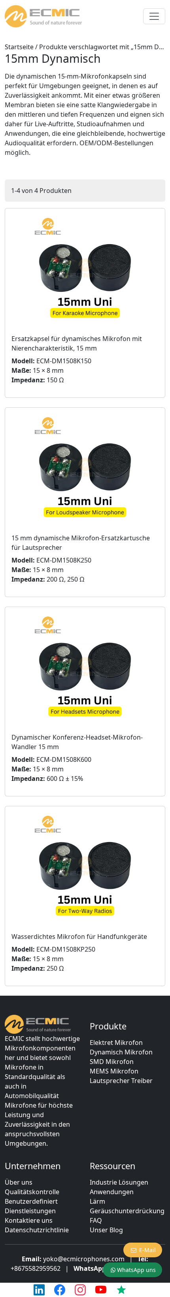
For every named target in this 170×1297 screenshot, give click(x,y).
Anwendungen (112, 1191)
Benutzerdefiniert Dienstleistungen (31, 1206)
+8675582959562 (35, 1268)
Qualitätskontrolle (32, 1191)
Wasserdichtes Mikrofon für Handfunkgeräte (79, 936)
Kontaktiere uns (29, 1220)
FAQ (96, 1220)
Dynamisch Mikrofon (121, 1052)
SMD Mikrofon (112, 1061)
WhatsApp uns (136, 1270)
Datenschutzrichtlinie (37, 1230)
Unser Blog (106, 1230)
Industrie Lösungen (119, 1182)
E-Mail (147, 1250)
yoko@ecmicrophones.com (84, 1259)
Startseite (19, 46)
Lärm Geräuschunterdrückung (127, 1206)
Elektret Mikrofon (116, 1042)
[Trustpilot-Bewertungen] (121, 1289)
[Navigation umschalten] (154, 16)
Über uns (18, 1182)
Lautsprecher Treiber (121, 1080)
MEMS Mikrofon (114, 1071)
